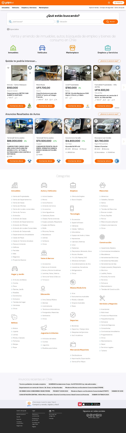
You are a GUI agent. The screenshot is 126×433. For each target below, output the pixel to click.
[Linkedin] (97, 415)
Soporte (19, 419)
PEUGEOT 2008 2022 (60, 391)
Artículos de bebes (49, 339)
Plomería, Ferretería (108, 277)
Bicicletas (75, 326)
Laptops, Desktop (78, 242)
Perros (103, 219)
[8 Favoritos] (8, 68)
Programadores (106, 335)
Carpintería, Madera (108, 248)
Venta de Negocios (108, 325)
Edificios (16, 247)
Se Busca (45, 241)
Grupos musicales (78, 303)
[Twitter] (94, 415)
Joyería (15, 331)
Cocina (15, 283)
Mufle (44, 228)
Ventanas (16, 305)
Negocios (16, 257)
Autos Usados (47, 196)
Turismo (104, 351)
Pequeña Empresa (107, 319)
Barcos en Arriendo (49, 267)
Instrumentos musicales (80, 296)
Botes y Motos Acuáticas (51, 270)
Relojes (15, 344)
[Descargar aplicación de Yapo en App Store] (86, 404)
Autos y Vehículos (48, 191)
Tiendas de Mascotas (109, 209)
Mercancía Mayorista (79, 350)
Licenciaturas (47, 306)
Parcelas (16, 250)
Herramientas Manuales (109, 261)
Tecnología (75, 214)
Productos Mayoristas (109, 316)
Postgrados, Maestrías (50, 312)
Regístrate (19, 426)
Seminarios (46, 316)
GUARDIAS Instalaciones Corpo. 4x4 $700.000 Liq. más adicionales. (72, 384)
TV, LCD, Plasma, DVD (79, 258)
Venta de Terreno (19, 212)
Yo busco (45, 280)
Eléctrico (104, 270)
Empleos (74, 191)
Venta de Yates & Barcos (51, 277)
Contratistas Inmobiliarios (110, 251)
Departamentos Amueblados (23, 235)
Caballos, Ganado (107, 200)
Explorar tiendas (94, 7)
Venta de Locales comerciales (24, 209)
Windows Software (78, 261)
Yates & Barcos (47, 258)
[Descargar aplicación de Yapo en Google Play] (95, 404)
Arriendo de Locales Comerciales (25, 228)
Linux (74, 245)
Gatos (103, 203)
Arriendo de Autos (49, 206)
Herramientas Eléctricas (109, 258)
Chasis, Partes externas (50, 219)
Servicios (104, 280)
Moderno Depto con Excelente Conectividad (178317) (90, 391)
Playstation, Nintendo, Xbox (82, 251)
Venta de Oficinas (19, 206)
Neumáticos (46, 235)
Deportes (74, 320)
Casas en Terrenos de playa (23, 241)
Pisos (15, 286)
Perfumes (16, 341)
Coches (45, 342)
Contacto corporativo (20, 422)
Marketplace (43, 8)
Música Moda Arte (78, 288)
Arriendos (16, 215)
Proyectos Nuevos (19, 260)
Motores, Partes (48, 231)
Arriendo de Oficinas (20, 225)
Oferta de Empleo (78, 196)
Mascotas (104, 191)
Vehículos (15, 8)
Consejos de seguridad (106, 7)
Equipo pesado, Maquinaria (52, 222)
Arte (73, 293)
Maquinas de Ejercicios (80, 332)
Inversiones (105, 309)
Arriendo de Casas (19, 219)
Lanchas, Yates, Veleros (50, 273)
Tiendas (51, 418)
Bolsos (15, 328)
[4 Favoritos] (8, 121)
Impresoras (76, 238)
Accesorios (46, 209)
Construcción (105, 242)
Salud (103, 344)
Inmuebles (5, 8)
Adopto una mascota (109, 225)
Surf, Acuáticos (77, 335)
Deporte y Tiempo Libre (80, 329)
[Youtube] (100, 415)
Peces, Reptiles (106, 215)
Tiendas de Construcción (110, 289)
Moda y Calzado (19, 338)
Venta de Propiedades (21, 196)
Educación (45, 294)
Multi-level (105, 312)
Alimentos (104, 196)
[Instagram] (90, 415)
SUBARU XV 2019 (117, 391)
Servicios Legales (107, 347)
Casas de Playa (18, 238)
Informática (76, 232)
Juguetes (45, 345)
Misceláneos (105, 254)
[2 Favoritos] (37, 68)
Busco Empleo (77, 200)
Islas (14, 254)
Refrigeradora (77, 270)
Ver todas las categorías (52, 415)
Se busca (16, 299)
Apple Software (77, 223)
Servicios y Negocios (108, 304)
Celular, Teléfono (78, 229)
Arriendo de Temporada (21, 231)
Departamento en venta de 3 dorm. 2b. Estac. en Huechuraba (40, 387)
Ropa (15, 347)
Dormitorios (17, 296)
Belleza (14, 323)
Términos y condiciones (35, 415)
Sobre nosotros (21, 414)
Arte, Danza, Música (49, 300)
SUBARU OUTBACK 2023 (100, 395)
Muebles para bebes (49, 348)
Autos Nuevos (47, 203)
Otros (15, 308)
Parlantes (75, 248)
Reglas (34, 426)
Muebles (16, 293)
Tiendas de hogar (19, 302)
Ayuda (18, 417)
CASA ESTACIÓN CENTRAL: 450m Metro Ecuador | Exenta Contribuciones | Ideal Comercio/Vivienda (54, 395)
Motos (44, 200)
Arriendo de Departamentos (23, 222)
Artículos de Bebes (20, 280)
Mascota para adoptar (109, 222)
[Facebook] (87, 415)
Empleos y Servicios (29, 8)
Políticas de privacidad (35, 419)
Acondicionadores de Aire (81, 264)
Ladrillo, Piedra (106, 273)
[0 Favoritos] (66, 68)
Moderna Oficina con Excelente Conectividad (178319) (84, 387)
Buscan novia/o (106, 212)
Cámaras (75, 226)
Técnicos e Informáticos (51, 309)
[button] (30, 72)
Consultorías (105, 328)
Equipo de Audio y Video (81, 235)
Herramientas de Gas (108, 264)
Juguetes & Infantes (49, 333)
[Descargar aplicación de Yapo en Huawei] (80, 404)
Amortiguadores (48, 212)
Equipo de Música (48, 225)
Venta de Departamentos (22, 200)
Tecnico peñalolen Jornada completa (32, 384)
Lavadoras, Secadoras (80, 267)
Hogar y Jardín (17, 274)
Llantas (45, 238)
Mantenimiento (106, 286)
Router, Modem (77, 254)
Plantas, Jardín (18, 289)
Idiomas (45, 303)
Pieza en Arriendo (19, 244)
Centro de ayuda (119, 7)
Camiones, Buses (48, 215)
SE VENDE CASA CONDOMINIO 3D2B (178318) (34, 391)
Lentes (15, 335)
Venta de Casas (18, 203)
